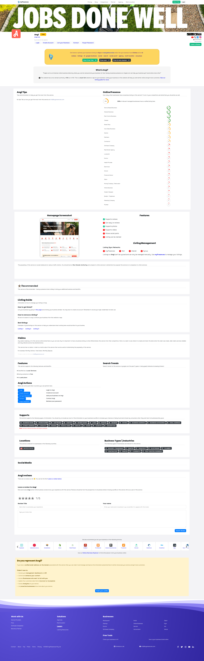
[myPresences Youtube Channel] (189, 647)
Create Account (48, 43)
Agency (120, 2)
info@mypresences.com (57, 99)
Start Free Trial (88, 60)
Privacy (40, 646)
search (106, 56)
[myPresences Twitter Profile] (181, 647)
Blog (96, 2)
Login (183, 2)
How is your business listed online (158, 639)
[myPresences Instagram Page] (185, 647)
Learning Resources (62, 629)
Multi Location (130, 2)
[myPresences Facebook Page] (178, 647)
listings (80, 56)
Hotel (135, 620)
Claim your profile (102, 591)
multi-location (129, 56)
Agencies (59, 620)
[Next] (186, 547)
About (19, 646)
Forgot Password (87, 43)
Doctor (105, 626)
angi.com (37, 37)
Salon (165, 620)
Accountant (137, 629)
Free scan (103, 60)
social (100, 56)
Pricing (90, 2)
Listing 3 (36, 329)
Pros (12, 623)
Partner (113, 2)
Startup (105, 623)
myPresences (160, 254)
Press (28, 646)
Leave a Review (195, 44)
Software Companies (17, 625)
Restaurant (106, 620)
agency (121, 56)
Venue (166, 629)
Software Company (108, 629)
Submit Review (180, 530)
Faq (24, 646)
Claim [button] (43, 34)
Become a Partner (16, 628)
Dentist (136, 626)
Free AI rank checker (120, 60)
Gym (165, 623)
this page (39, 309)
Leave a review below (55, 479)
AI (84, 56)
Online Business (138, 623)
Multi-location (61, 623)
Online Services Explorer (91, 553)
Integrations (104, 2)
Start (176, 2)
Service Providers (16, 620)
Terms (34, 646)
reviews (73, 56)
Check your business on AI (110, 639)
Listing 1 (20, 329)
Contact (76, 43)
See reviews (198, 41)
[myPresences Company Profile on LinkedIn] (193, 647)
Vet (165, 626)
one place (139, 56)
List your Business (63, 43)
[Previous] (18, 547)
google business (91, 56)
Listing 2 (28, 329)
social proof (113, 56)
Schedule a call (119, 646)
